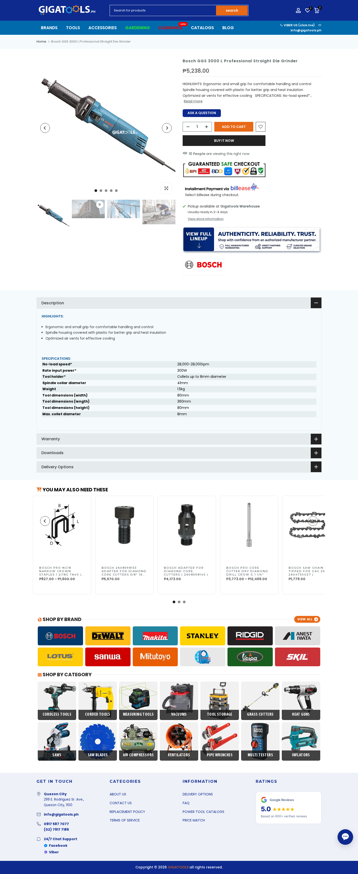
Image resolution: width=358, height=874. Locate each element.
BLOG (228, 28)
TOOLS (73, 28)
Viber (54, 852)
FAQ (186, 803)
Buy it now (224, 140)
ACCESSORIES (102, 28)
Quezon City (55, 794)
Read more (193, 101)
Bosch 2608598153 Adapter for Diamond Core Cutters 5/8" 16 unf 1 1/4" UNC (124, 573)
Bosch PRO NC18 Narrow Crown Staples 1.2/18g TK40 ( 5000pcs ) (60, 573)
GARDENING (137, 28)
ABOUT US (118, 794)
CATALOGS (202, 28)
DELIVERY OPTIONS (198, 794)
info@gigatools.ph (306, 30)
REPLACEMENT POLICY (127, 811)
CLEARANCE (172, 28)
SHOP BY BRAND (61, 619)
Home (41, 41)
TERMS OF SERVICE (125, 820)
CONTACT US (121, 803)
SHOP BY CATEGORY (67, 674)
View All (304, 619)
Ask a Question (202, 112)
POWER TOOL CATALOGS (203, 811)
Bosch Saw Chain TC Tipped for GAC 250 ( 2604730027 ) (309, 571)
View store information (206, 219)
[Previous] (45, 128)
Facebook (58, 845)
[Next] (167, 128)
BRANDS (49, 28)
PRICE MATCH (194, 820)
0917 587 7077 (56, 823)
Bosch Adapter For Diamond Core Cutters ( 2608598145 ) (186, 571)
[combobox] (163, 10)
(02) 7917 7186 (56, 829)
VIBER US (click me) (299, 25)
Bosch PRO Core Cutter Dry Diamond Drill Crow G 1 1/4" (247, 571)
